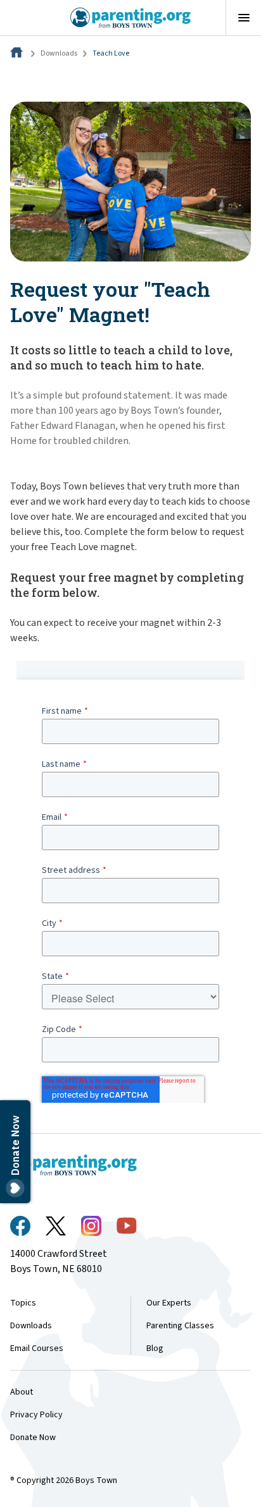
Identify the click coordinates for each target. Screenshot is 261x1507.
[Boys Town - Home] (130, 18)
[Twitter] (56, 1226)
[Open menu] (243, 17)
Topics (23, 1303)
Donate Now (33, 1437)
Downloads (59, 53)
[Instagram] (91, 1226)
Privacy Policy (36, 1414)
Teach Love (110, 53)
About (21, 1392)
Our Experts (168, 1303)
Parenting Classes (180, 1325)
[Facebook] (20, 1226)
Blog (154, 1348)
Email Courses (36, 1348)
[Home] (17, 53)
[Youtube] (127, 1225)
